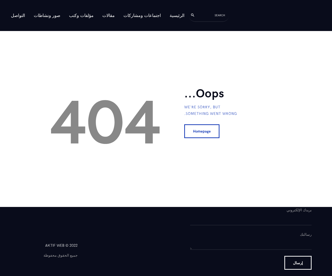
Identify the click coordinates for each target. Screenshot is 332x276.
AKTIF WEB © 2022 (61, 245)
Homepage (202, 131)
